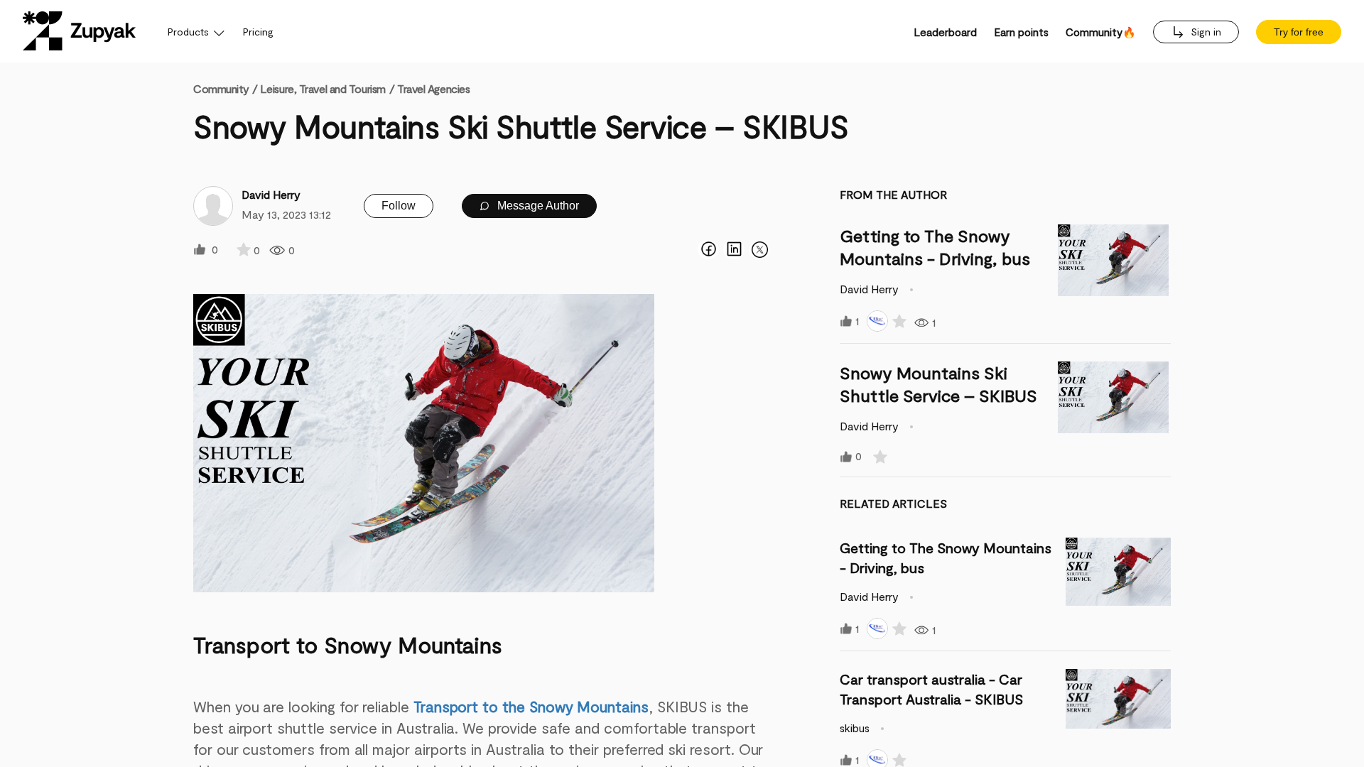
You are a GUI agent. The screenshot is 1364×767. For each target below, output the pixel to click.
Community (225, 88)
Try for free (1299, 32)
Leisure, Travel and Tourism (323, 88)
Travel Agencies (433, 88)
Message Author (536, 206)
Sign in (1204, 32)
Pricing (258, 32)
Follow (398, 206)
